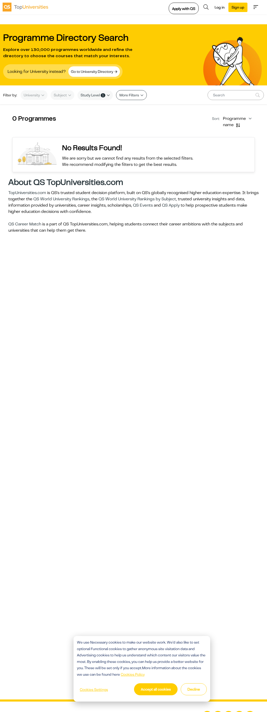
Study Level (92, 95)
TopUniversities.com (27, 192)
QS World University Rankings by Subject (137, 199)
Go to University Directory (92, 71)
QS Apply (171, 205)
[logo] (25, 7)
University (32, 95)
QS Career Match (24, 224)
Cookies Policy (133, 674)
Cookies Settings (94, 689)
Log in (219, 7)
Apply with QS (183, 8)
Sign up (238, 7)
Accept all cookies (156, 689)
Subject (61, 95)
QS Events (143, 205)
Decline (193, 689)
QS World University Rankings (61, 199)
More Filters (129, 95)
